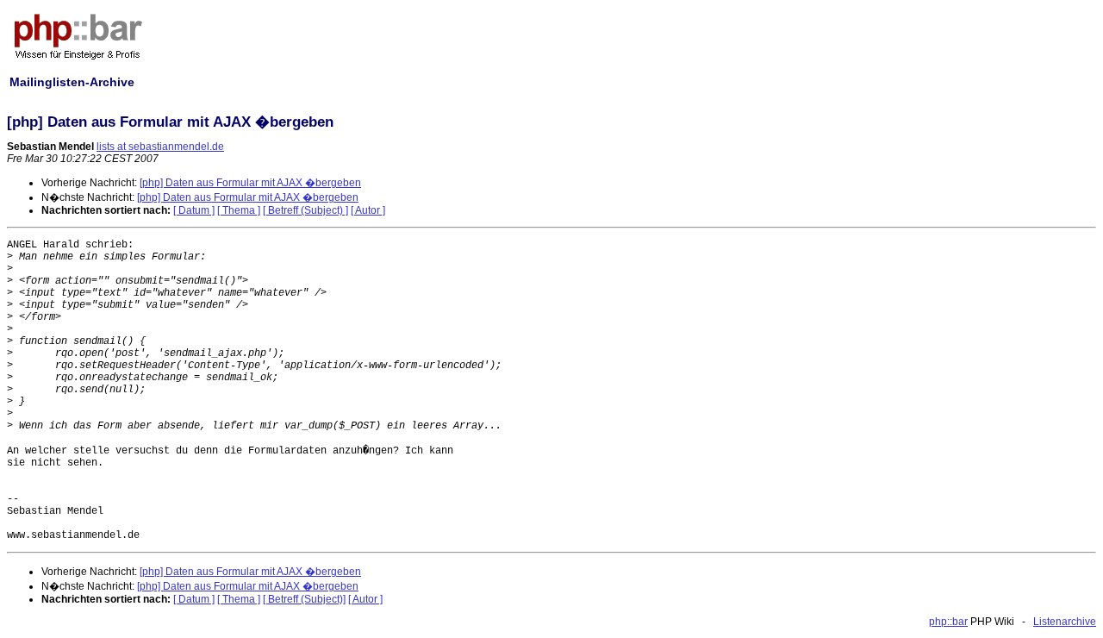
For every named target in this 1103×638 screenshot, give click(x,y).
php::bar (948, 622)
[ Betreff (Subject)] (304, 599)
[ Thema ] (238, 210)
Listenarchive (1064, 622)
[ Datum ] (194, 210)
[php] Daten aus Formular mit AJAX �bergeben (250, 183)
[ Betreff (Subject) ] (305, 210)
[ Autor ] (368, 210)
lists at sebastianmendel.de (160, 147)
